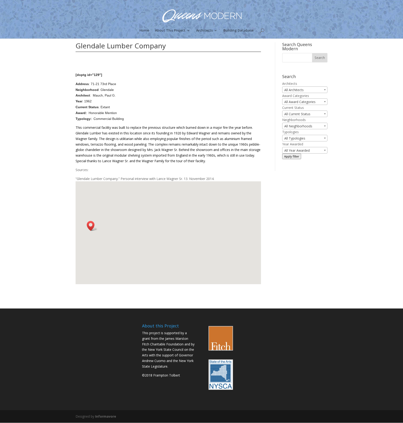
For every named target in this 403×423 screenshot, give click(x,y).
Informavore (105, 416)
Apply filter (291, 156)
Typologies (290, 132)
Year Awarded (292, 144)
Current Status (293, 107)
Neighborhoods (294, 120)
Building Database (238, 30)
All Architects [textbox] (294, 90)
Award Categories (295, 95)
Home (144, 30)
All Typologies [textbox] (294, 138)
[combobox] (304, 89)
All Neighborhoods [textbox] (298, 126)
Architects (204, 30)
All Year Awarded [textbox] (297, 150)
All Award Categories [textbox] (300, 102)
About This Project (170, 30)
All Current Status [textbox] (297, 114)
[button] (92, 226)
